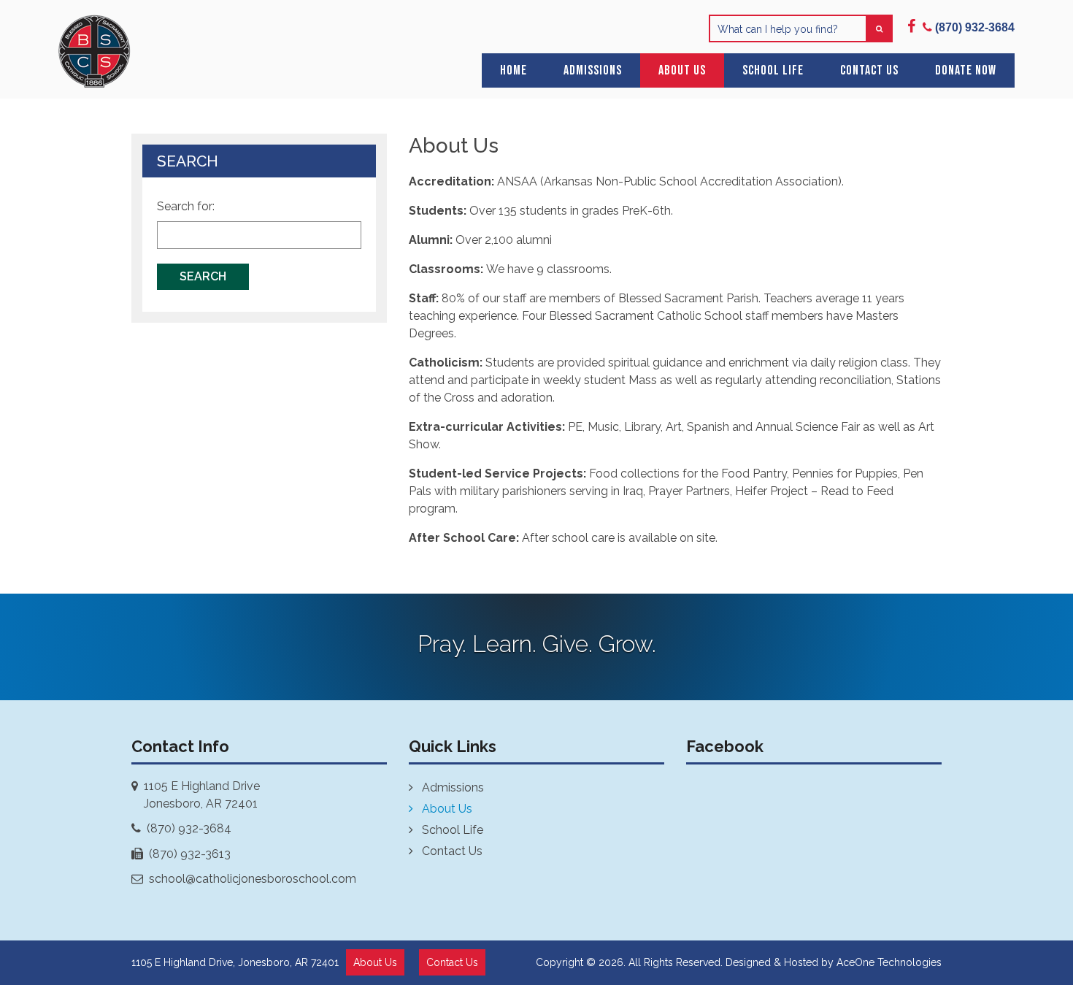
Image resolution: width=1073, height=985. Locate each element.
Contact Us (869, 70)
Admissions (593, 70)
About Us (682, 70)
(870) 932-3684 (189, 828)
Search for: (186, 206)
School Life (773, 70)
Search (203, 276)
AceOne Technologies (889, 962)
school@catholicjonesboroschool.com (252, 879)
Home (513, 70)
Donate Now (965, 70)
